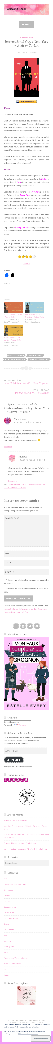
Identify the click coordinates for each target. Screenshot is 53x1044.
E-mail (9, 563)
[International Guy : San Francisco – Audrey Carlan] (34, 307)
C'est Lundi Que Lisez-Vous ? (15, 884)
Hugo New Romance (15, 359)
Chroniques (26, 37)
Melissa (33, 52)
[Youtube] (37, 626)
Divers (6, 924)
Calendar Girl (35, 355)
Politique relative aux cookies (28, 1034)
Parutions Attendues (12, 964)
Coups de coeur (10, 907)
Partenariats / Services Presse (16, 958)
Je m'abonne (13, 760)
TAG (5, 969)
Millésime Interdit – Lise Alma (15, 820)
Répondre (8, 446)
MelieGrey (20, 418)
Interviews (8, 941)
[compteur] (16, 781)
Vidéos (6, 975)
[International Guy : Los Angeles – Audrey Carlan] (13, 330)
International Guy (39, 359)
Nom (8, 553)
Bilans (6, 878)
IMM (5, 935)
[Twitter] (30, 626)
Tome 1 (26, 263)
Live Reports (9, 947)
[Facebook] (16, 626)
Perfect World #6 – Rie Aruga (32, 391)
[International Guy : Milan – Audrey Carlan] (13, 307)
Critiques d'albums (11, 918)
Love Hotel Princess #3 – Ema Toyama (26, 382)
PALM (6, 952)
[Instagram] (23, 626)
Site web (9, 572)
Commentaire (11, 519)
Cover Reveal (9, 913)
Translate (22, 725)
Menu (28, 24)
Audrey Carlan (16, 355)
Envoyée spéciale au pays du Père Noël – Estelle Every (25, 849)
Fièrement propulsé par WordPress (26, 1020)
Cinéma (7, 895)
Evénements (9, 930)
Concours (7, 901)
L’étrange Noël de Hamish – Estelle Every (20, 843)
